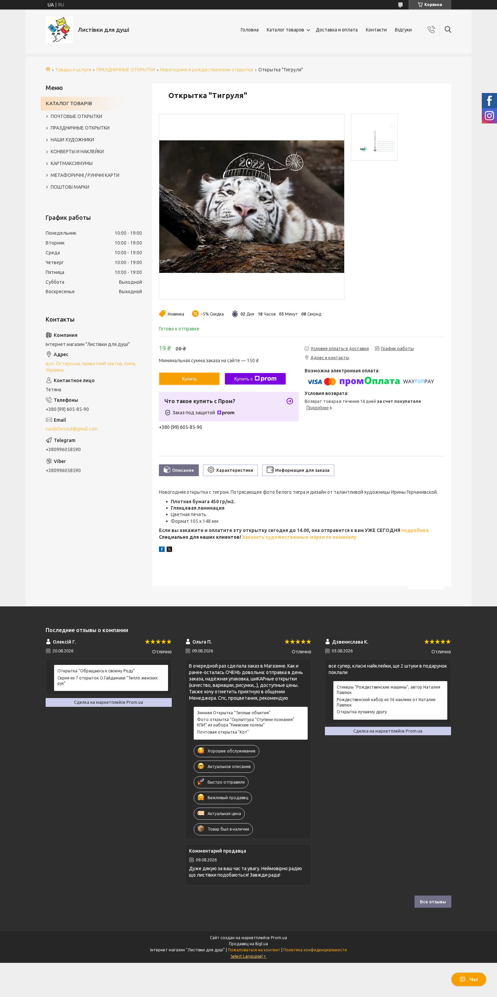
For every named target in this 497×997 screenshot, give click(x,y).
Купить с (243, 378)
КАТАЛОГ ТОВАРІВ (69, 103)
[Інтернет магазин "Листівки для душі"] (59, 29)
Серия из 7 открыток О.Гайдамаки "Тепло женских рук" (107, 681)
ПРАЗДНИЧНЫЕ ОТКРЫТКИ (125, 69)
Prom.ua (279, 937)
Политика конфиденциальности (315, 950)
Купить (189, 378)
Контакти (376, 29)
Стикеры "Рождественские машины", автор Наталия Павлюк (388, 690)
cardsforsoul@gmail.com (72, 429)
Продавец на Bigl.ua (248, 944)
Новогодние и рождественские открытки (206, 69)
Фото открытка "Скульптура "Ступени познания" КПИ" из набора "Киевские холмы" (245, 722)
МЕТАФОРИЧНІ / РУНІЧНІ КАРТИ (85, 175)
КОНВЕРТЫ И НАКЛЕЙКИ (77, 151)
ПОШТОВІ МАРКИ (70, 187)
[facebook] (162, 550)
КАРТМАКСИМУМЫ (72, 163)
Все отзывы (433, 901)
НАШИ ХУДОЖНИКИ (72, 139)
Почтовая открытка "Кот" (223, 732)
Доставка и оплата (337, 29)
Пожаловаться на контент (254, 950)
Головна (250, 29)
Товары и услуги (73, 69)
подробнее (414, 530)
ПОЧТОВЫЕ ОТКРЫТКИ (76, 116)
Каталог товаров (285, 29)
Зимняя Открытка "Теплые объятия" (233, 713)
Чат (474, 979)
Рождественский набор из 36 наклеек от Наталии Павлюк (386, 702)
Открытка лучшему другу (362, 712)
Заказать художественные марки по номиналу (299, 537)
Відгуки (403, 29)
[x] (169, 550)
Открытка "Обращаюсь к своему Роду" (96, 671)
